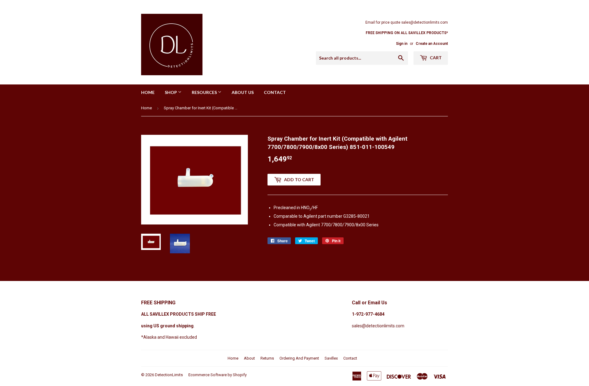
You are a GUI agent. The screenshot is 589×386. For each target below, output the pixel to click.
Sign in (401, 43)
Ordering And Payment (299, 358)
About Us (243, 92)
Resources (205, 92)
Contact (275, 92)
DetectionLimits (169, 374)
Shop (171, 92)
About (249, 358)
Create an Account (432, 43)
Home (148, 92)
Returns (267, 358)
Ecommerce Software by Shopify (217, 374)
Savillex (331, 358)
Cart (435, 57)
